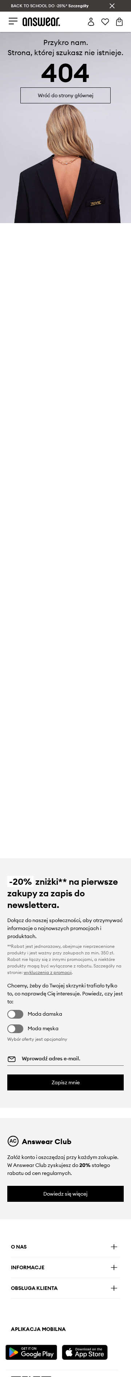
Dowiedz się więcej (65, 1194)
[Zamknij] (112, 6)
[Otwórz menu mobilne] (13, 21)
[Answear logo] (41, 21)
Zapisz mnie (66, 1082)
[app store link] (89, 1351)
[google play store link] (32, 1351)
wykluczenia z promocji (48, 972)
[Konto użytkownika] (91, 21)
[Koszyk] (119, 21)
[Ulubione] (105, 21)
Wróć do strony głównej (66, 95)
